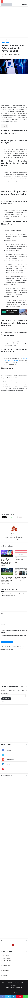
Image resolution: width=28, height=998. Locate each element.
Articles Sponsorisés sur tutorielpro (14, 987)
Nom (2, 613)
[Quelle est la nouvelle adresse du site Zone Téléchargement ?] (21, 571)
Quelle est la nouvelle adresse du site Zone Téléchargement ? (20, 577)
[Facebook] (11, 992)
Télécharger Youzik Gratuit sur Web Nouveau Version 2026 (20, 560)
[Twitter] (13, 992)
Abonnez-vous (6, 698)
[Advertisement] (14, 22)
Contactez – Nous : (11, 990)
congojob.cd (5, 975)
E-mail (3, 619)
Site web (3, 624)
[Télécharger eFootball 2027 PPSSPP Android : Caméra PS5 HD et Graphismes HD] (7, 553)
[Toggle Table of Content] (4, 126)
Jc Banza (5, 54)
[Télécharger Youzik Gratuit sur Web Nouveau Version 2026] (21, 553)
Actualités (9, 39)
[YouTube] (15, 992)
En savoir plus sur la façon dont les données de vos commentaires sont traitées (13, 648)
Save (20, 996)
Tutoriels (7, 42)
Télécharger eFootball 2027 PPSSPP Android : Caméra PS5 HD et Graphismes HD (6, 560)
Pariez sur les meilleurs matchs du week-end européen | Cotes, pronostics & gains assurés (7, 578)
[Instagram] (17, 992)
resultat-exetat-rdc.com (8, 973)
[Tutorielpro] (6, 4)
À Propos (19, 990)
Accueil (4, 39)
